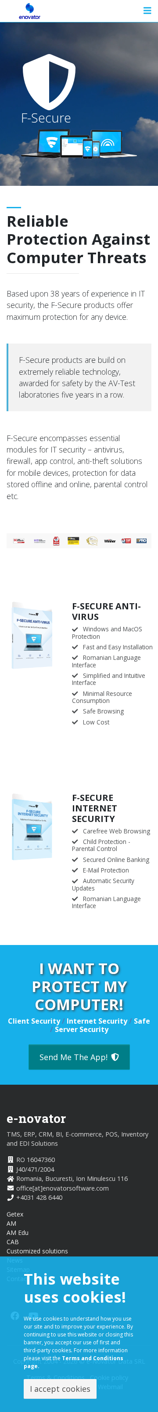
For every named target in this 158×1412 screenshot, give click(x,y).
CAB (13, 1242)
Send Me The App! (74, 1057)
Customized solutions (37, 1251)
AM (11, 1223)
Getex (15, 1214)
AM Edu (18, 1232)
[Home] (30, 11)
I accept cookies (60, 1388)
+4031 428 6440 (39, 1197)
